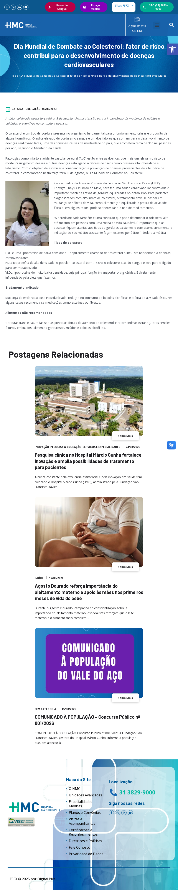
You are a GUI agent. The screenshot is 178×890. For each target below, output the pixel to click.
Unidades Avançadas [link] (85, 795)
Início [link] (15, 75)
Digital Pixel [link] (46, 879)
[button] (156, 25)
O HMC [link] (74, 788)
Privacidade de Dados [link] (86, 854)
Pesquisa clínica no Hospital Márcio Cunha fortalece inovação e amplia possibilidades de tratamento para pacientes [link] (88, 461)
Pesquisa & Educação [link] (65, 447)
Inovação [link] (42, 447)
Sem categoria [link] (45, 709)
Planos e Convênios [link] (85, 812)
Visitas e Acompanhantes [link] (82, 821)
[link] (172, 49)
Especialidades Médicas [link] (80, 803)
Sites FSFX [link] (122, 5)
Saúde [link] (39, 578)
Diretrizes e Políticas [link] (85, 841)
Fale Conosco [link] (79, 847)
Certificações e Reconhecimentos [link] (83, 832)
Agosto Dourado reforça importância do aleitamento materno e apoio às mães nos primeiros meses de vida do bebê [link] (89, 592)
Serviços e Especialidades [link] (101, 447)
